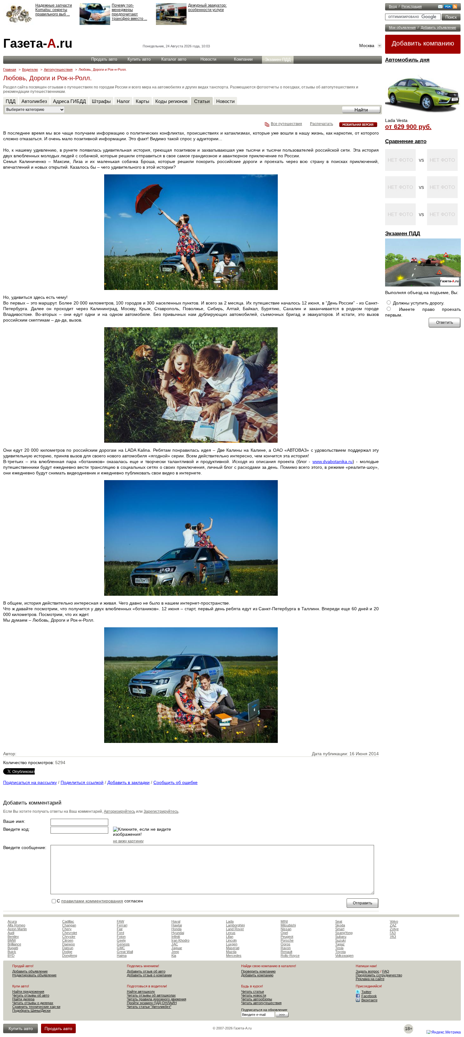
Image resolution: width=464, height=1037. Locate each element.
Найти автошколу (141, 991)
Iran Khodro (180, 940)
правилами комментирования (92, 900)
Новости (208, 59)
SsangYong (344, 933)
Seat (338, 921)
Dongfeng (69, 955)
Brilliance (14, 944)
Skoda (340, 925)
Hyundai (177, 933)
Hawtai (176, 925)
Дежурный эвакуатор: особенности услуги (207, 7)
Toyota (340, 952)
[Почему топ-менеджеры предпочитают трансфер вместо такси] (95, 23)
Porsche (287, 940)
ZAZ (393, 925)
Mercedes (233, 955)
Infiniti (175, 936)
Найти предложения (28, 991)
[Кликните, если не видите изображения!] (144, 832)
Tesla (339, 948)
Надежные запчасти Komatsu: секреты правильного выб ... (53, 9)
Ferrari (122, 925)
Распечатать (321, 124)
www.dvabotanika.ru (332, 461)
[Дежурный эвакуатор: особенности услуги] (171, 23)
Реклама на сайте (370, 979)
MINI (284, 921)
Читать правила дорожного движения (156, 999)
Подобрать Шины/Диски (31, 1010)
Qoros (285, 944)
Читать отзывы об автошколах (151, 995)
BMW (12, 940)
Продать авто (104, 59)
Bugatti (13, 948)
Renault (286, 952)
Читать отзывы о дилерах (32, 1003)
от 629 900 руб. (408, 126)
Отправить (362, 903)
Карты (142, 101)
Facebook (369, 996)
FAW (120, 921)
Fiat (119, 929)
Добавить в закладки (128, 782)
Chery (67, 929)
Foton (121, 936)
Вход (393, 6)
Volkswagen (344, 955)
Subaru (340, 936)
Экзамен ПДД (402, 234)
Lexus (230, 933)
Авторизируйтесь (119, 811)
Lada (230, 921)
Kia (173, 955)
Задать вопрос (367, 971)
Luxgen (231, 944)
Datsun (67, 948)
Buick (12, 952)
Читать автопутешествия (261, 1003)
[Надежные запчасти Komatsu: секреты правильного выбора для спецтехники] (18, 23)
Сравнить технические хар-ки (36, 1007)
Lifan (229, 936)
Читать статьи (252, 991)
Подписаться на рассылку (30, 782)
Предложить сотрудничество (379, 975)
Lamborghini (235, 925)
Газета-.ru (37, 43)
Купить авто (139, 59)
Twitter (366, 992)
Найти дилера (23, 999)
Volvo (394, 921)
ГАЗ (393, 933)
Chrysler (68, 936)
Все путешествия (286, 124)
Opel (284, 933)
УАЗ (393, 936)
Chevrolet (69, 933)
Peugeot (287, 936)
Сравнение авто (405, 141)
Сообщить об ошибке (175, 782)
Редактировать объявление (34, 975)
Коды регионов (171, 101)
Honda (176, 929)
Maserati (232, 948)
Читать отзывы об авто (30, 995)
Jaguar (176, 948)
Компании (243, 59)
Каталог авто (173, 59)
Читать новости (253, 995)
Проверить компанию (258, 971)
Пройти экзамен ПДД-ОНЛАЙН (152, 1003)
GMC (121, 948)
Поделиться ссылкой (82, 782)
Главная (9, 69)
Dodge (67, 952)
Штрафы (101, 101)
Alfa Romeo (16, 925)
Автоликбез (34, 101)
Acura (12, 921)
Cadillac (68, 921)
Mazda (231, 952)
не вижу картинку (128, 841)
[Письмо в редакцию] (440, 7)
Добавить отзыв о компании (149, 975)
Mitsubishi (288, 925)
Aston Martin (17, 929)
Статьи (202, 101)
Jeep (175, 952)
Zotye (394, 929)
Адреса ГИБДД (69, 101)
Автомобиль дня (407, 60)
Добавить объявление (438, 27)
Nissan (286, 929)
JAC (174, 944)
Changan (69, 925)
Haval (175, 921)
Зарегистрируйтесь (161, 811)
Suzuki (340, 940)
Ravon (286, 948)
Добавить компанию (423, 43)
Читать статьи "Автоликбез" (149, 1007)
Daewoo (68, 944)
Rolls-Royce (290, 955)
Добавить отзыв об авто (146, 971)
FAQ (385, 971)
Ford (120, 933)
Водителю (30, 69)
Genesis (123, 944)
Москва (366, 45)
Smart (339, 929)
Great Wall (125, 952)
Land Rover (235, 929)
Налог (123, 101)
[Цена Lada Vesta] (423, 115)
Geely (121, 940)
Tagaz (340, 944)
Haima (122, 955)
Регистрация (412, 6)
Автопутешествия (58, 69)
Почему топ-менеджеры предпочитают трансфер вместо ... (129, 12)
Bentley (13, 936)
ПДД (10, 101)
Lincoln (231, 940)
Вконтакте (369, 1000)
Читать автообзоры (256, 999)
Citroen (67, 940)
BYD (11, 955)
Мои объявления (402, 27)
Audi (11, 933)
